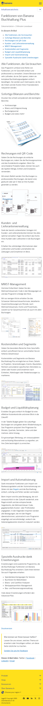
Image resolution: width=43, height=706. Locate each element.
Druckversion (6, 628)
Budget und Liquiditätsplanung (17, 52)
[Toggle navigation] (40, 3)
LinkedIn (4, 661)
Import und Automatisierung (16, 55)
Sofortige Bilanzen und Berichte (18, 38)
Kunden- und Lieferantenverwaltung (19, 43)
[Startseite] (8, 3)
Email (12, 661)
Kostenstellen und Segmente (16, 49)
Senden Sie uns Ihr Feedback (16, 651)
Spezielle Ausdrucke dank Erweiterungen (21, 57)
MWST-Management (13, 46)
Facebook (30, 658)
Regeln (16, 489)
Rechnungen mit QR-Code (15, 40)
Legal (3, 698)
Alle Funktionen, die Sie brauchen (18, 35)
